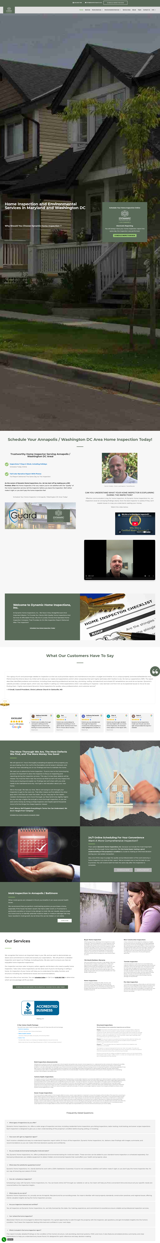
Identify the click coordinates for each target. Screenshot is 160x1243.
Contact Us (146, 10)
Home (81, 10)
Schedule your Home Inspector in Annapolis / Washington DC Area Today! (40, 987)
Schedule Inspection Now (115, 2)
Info (153, 10)
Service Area (126, 10)
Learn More (64, 920)
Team (139, 10)
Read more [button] (46, 730)
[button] (154, 722)
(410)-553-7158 (60, 977)
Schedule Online (40, 977)
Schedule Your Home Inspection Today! (42, 628)
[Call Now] (4, 1239)
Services (87, 10)
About (134, 10)
